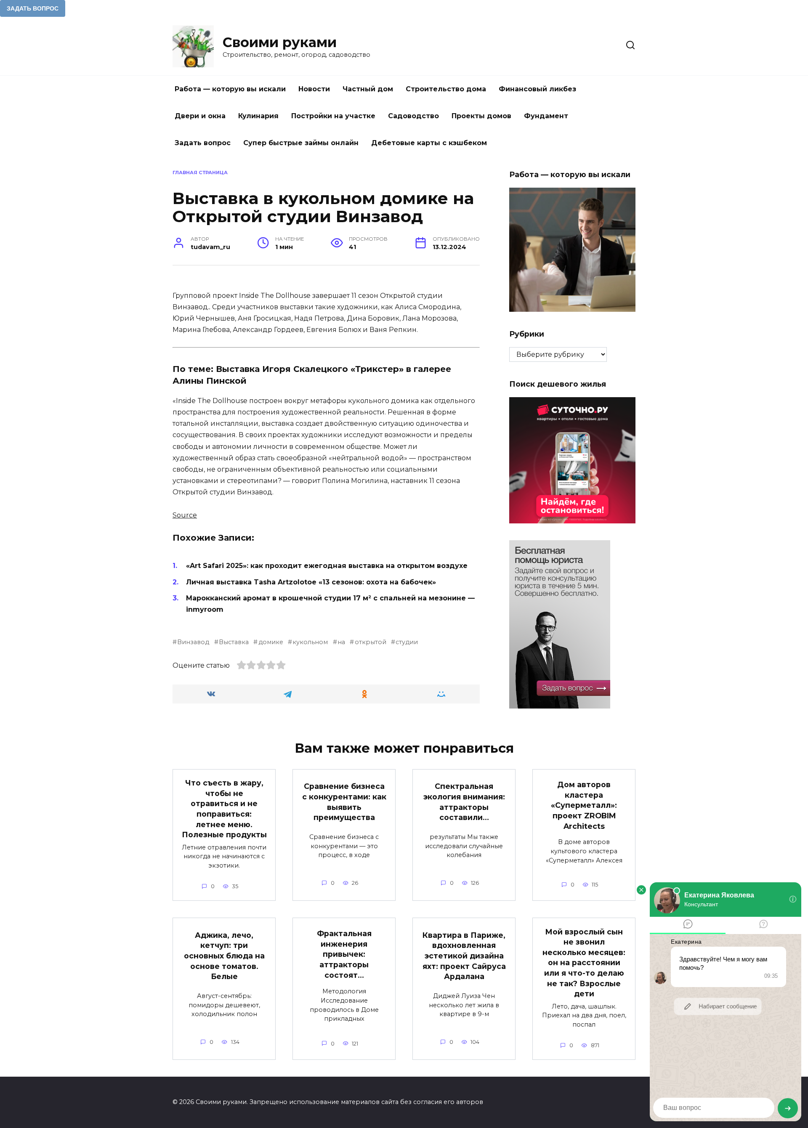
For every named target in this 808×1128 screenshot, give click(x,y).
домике (270, 642)
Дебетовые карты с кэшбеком (429, 143)
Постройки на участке (333, 116)
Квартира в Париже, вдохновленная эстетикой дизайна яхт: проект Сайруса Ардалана (464, 956)
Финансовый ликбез (537, 89)
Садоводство (413, 116)
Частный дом (368, 89)
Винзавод (193, 642)
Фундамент (546, 116)
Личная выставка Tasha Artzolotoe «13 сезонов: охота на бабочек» (311, 582)
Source (185, 515)
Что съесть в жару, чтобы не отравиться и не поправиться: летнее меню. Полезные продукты (224, 808)
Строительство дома (446, 89)
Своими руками (280, 42)
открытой (370, 642)
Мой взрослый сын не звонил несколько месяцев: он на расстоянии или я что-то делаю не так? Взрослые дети (583, 962)
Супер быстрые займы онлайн (301, 143)
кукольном (310, 642)
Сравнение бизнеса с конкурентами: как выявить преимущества (344, 802)
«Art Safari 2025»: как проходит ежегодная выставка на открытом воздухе (327, 566)
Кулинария (258, 116)
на (341, 642)
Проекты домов (481, 116)
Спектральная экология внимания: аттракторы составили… (464, 802)
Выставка (234, 642)
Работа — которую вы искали (230, 89)
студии (407, 642)
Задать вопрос (203, 143)
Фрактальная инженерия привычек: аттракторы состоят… (344, 954)
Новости (314, 89)
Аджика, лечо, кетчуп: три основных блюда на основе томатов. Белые (224, 956)
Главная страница (200, 172)
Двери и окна (200, 116)
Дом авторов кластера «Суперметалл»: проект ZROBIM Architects (584, 805)
